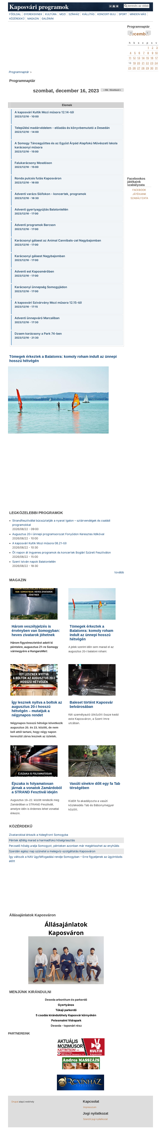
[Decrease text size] (110, 8)
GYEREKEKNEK (33, 14)
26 (134, 68)
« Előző (106, 90)
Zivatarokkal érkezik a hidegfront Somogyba (38, 834)
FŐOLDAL (15, 14)
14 (143, 57)
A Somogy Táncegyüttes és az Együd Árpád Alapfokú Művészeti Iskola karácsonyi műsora (66, 145)
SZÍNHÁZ (74, 14)
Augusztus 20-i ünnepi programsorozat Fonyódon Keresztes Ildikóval (58, 534)
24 (156, 63)
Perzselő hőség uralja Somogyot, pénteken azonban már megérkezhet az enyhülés (64, 845)
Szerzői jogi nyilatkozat (95, 1119)
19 (134, 63)
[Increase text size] (117, 8)
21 (143, 63)
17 (156, 57)
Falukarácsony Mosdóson (33, 163)
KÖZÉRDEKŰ (17, 18)
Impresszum (89, 1107)
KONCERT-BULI (106, 14)
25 (129, 68)
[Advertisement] (66, 45)
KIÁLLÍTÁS (88, 14)
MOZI (62, 14)
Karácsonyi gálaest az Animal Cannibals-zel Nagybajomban (58, 240)
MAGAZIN (33, 18)
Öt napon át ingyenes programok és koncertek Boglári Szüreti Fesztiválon (61, 552)
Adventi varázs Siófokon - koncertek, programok (50, 194)
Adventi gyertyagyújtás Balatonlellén (41, 209)
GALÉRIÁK (48, 18)
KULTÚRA (51, 14)
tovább (119, 572)
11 (130, 57)
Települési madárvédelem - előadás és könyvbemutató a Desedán (62, 128)
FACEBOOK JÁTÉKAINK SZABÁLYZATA (139, 194)
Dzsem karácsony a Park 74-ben (38, 333)
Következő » (115, 90)
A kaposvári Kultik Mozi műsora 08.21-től (39, 543)
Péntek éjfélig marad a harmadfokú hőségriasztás (42, 840)
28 (142, 68)
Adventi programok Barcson (35, 225)
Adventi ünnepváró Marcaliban (37, 318)
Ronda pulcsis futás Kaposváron (38, 178)
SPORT (123, 14)
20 (138, 63)
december (139, 33)
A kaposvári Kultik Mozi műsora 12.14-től (44, 112)
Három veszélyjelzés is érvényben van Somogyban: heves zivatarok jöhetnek (36, 630)
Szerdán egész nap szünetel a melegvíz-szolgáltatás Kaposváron (52, 851)
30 (151, 68)
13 (138, 57)
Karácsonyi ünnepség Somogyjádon (41, 287)
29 (147, 68)
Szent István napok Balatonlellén (34, 561)
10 (156, 52)
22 (147, 63)
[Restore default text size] (114, 8)
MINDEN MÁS (138, 14)
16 (151, 57)
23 (151, 63)
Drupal (14, 1101)
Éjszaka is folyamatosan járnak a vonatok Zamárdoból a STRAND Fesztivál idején (37, 788)
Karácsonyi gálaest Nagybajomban (40, 256)
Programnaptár (19, 72)
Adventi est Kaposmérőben (34, 271)
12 (134, 57)
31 (156, 68)
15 (147, 57)
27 (138, 68)
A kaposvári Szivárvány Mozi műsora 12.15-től (48, 302)
